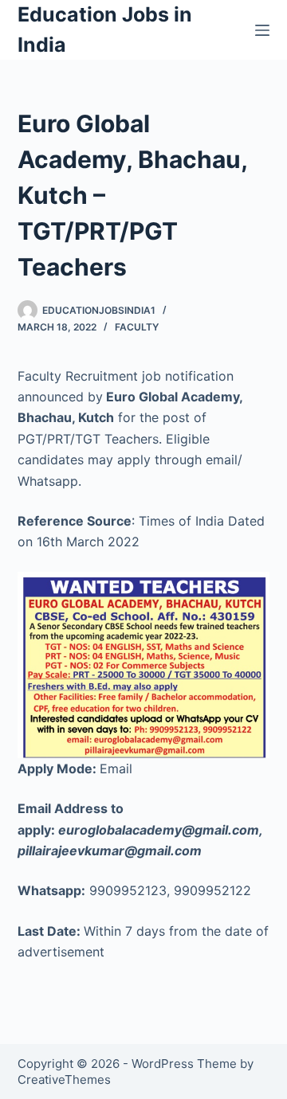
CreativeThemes (64, 1079)
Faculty (137, 327)
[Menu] (262, 30)
